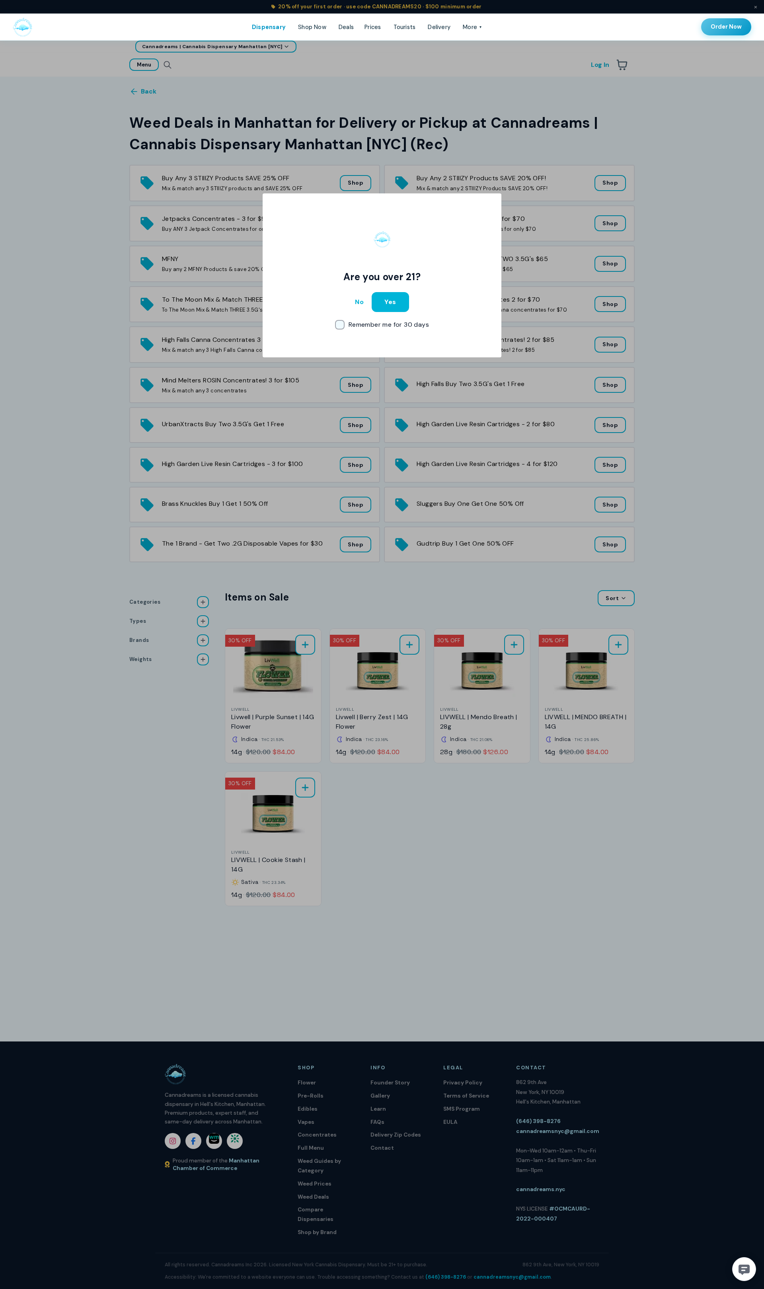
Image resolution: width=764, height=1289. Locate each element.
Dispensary (269, 27)
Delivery (439, 27)
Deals (346, 27)
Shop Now (312, 27)
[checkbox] (382, 325)
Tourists (405, 27)
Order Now (726, 26)
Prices (372, 27)
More (472, 27)
